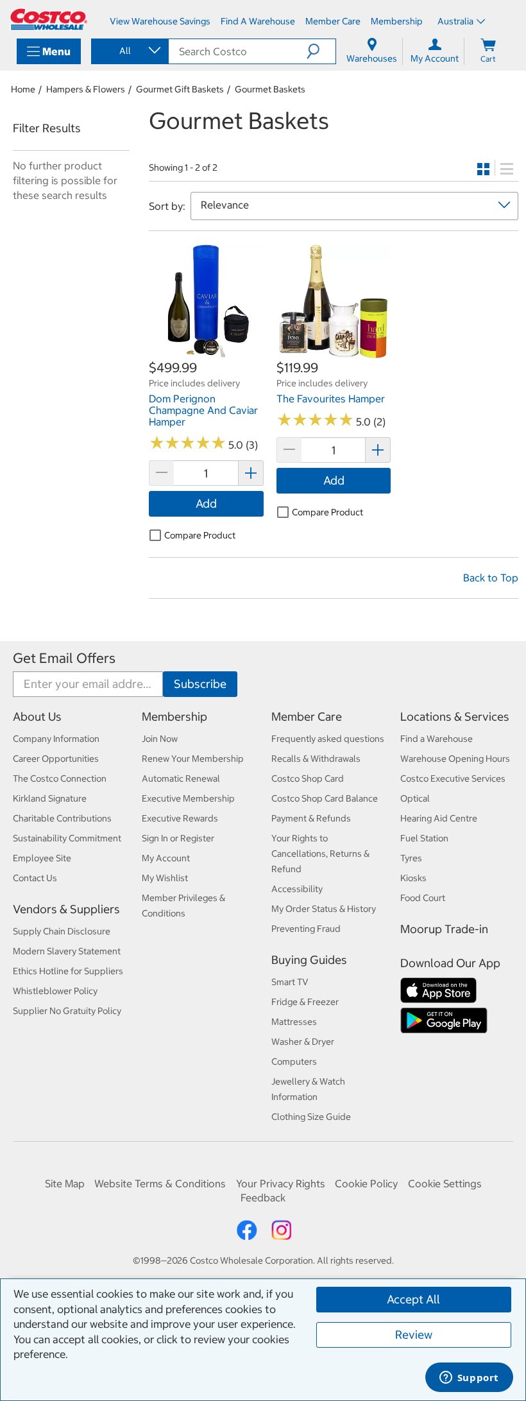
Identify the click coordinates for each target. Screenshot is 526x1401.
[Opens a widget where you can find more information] (469, 1378)
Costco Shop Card (307, 778)
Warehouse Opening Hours (455, 758)
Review (413, 1334)
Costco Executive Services (452, 778)
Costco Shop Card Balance (324, 798)
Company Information (56, 738)
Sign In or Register (178, 838)
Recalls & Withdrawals (316, 758)
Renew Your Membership (193, 758)
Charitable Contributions (62, 818)
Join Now (160, 738)
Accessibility (297, 889)
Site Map (65, 1183)
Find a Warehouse (436, 738)
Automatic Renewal (181, 778)
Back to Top (490, 577)
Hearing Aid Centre (438, 818)
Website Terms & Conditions (160, 1183)
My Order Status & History (323, 909)
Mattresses (294, 1021)
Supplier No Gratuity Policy (67, 1011)
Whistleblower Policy (55, 991)
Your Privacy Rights (280, 1183)
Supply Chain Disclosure (61, 931)
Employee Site (42, 858)
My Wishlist (165, 878)
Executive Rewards (180, 818)
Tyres (411, 858)
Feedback (263, 1197)
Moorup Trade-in (444, 929)
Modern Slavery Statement (67, 951)
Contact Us (35, 878)
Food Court (422, 898)
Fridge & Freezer (305, 1002)
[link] (206, 351)
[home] (49, 19)
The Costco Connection (59, 778)
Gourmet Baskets (270, 89)
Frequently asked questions (327, 738)
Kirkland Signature (50, 798)
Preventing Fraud (306, 928)
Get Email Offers (64, 658)
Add (206, 503)
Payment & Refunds (311, 818)
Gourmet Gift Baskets (180, 89)
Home (23, 89)
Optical (415, 798)
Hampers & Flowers (85, 89)
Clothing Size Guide (311, 1116)
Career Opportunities (56, 758)
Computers (294, 1061)
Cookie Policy (366, 1183)
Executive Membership (188, 798)
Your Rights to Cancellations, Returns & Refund (320, 853)
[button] (321, 51)
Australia (455, 21)
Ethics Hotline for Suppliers (68, 971)
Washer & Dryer (302, 1041)
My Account (166, 858)
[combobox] (129, 51)
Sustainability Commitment (67, 838)
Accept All (413, 1299)
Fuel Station (424, 838)
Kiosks (413, 878)
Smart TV (290, 982)
